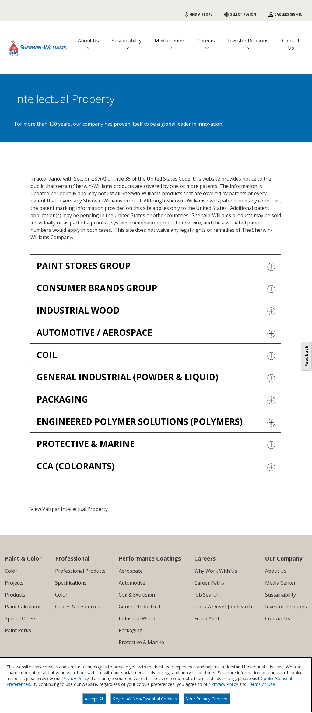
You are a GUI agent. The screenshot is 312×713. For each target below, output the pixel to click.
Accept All (94, 699)
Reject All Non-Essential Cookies (145, 699)
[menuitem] (23, 571)
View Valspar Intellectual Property (69, 509)
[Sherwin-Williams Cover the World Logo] (38, 48)
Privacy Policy (75, 678)
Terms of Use (261, 684)
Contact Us (290, 44)
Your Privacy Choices (206, 699)
